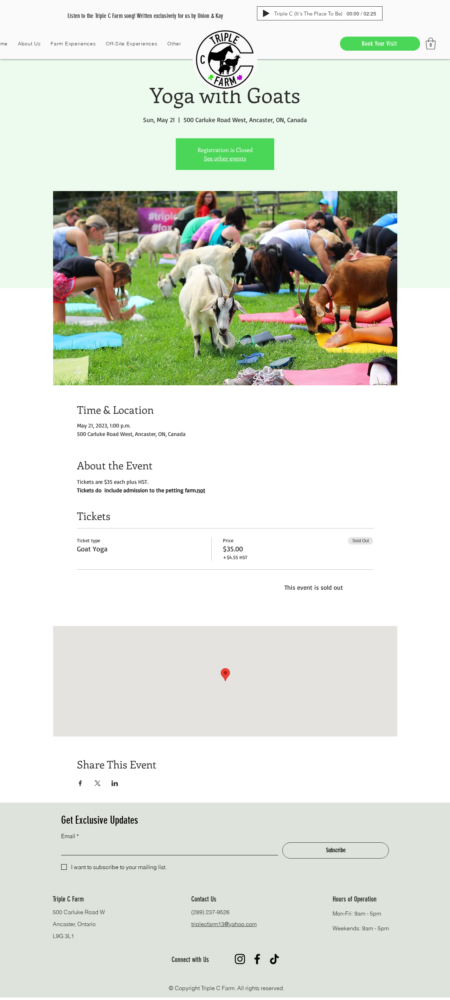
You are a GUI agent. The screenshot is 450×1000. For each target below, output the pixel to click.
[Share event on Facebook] (80, 783)
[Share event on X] (97, 783)
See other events (225, 158)
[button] (29, 43)
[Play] (266, 13)
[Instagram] (240, 959)
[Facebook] (257, 959)
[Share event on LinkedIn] (114, 783)
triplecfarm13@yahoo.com (224, 924)
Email (70, 836)
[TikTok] (274, 959)
